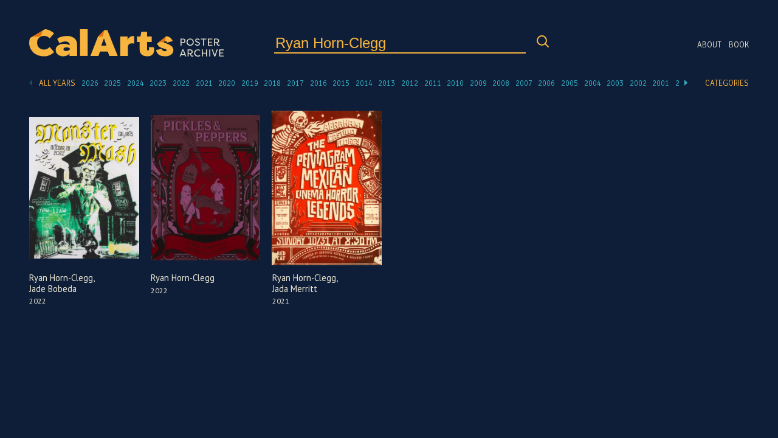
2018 (272, 83)
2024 (135, 83)
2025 (112, 83)
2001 (660, 83)
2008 (500, 83)
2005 (569, 83)
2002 (638, 83)
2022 (181, 83)
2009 (478, 83)
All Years (57, 83)
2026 (89, 83)
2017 (295, 83)
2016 (318, 83)
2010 (455, 83)
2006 (546, 83)
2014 (364, 83)
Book (739, 45)
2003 (615, 83)
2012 (409, 83)
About (709, 45)
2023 (158, 83)
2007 (523, 83)
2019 (249, 83)
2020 (226, 83)
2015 (340, 83)
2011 (432, 83)
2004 (592, 83)
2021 (204, 83)
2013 (386, 83)
